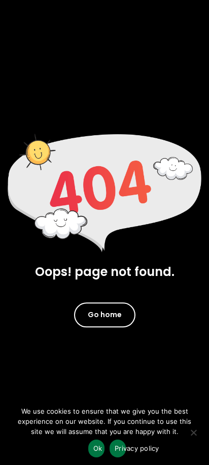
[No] (193, 436)
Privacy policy (120, 448)
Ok (97, 448)
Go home (105, 314)
